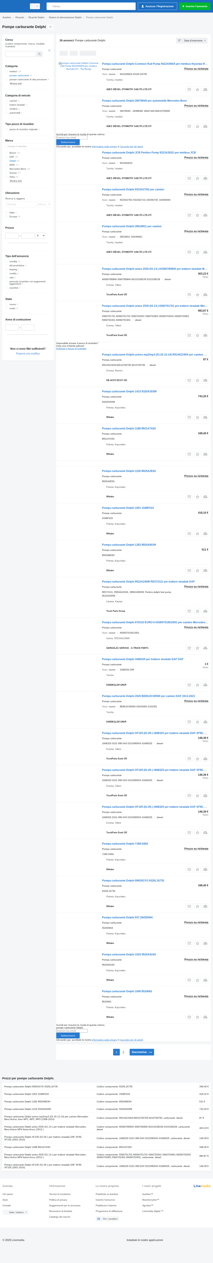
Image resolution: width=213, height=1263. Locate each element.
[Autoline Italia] (14, 6)
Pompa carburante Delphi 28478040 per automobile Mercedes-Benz (144, 100)
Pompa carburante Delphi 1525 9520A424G (129, 954)
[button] (197, 89)
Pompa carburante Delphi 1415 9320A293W (129, 391)
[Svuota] (49, 50)
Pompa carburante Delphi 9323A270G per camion (133, 189)
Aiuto (5, 1199)
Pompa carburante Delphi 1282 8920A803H (129, 544)
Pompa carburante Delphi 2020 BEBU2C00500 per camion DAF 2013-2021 (148, 696)
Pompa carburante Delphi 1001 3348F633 (128, 507)
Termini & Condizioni (60, 1194)
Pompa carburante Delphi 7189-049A (125, 843)
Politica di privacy (58, 1199)
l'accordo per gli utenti (131, 146)
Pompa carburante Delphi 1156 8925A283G (129, 471)
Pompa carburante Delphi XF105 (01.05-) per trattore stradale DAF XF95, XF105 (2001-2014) (43, 1138)
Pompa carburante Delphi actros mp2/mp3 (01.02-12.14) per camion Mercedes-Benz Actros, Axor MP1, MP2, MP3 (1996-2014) (46, 1118)
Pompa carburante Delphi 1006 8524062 (127, 991)
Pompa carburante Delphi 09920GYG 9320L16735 (133, 880)
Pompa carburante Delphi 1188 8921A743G (129, 428)
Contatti (6, 1205)
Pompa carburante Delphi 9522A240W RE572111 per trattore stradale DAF (148, 581)
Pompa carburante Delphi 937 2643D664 (127, 917)
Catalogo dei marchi (59, 1216)
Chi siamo (7, 1194)
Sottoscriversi (68, 142)
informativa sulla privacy (104, 146)
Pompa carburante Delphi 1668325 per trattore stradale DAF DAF (143, 659)
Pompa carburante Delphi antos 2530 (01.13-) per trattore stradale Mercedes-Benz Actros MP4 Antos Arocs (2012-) (45, 1128)
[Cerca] (50, 6)
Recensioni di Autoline (60, 1211)
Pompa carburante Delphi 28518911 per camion (132, 226)
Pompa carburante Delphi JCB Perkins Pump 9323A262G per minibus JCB (149, 152)
